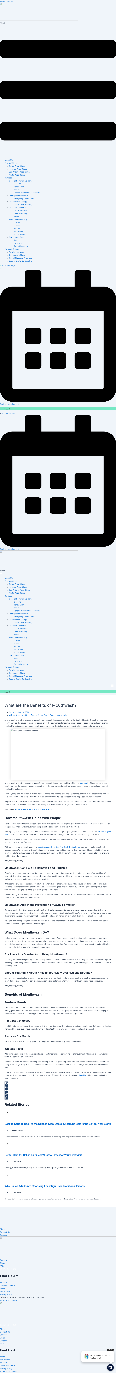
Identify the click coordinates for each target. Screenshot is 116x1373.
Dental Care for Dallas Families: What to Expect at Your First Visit (43, 1155)
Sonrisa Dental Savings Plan (21, 261)
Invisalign (18, 243)
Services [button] (8, 178)
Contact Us (5, 1232)
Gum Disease (19, 234)
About (2, 1229)
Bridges (17, 228)
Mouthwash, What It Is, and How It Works (33, 809)
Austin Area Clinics (17, 175)
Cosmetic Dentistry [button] (17, 207)
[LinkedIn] (58, 1087)
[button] (58, 89)
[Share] (58, 1098)
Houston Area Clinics (18, 169)
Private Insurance (16, 252)
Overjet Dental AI (21, 246)
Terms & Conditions (8, 1300)
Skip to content (6, 1)
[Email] (58, 1090)
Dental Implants (20, 210)
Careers (3, 1260)
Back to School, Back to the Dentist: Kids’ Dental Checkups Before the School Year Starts (58, 1123)
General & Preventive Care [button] (20, 181)
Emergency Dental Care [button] (19, 196)
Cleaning (17, 184)
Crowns (17, 222)
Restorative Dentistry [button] (18, 219)
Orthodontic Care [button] (16, 237)
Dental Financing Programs (20, 258)
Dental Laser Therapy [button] (18, 201)
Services (3, 1235)
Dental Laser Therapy (23, 204)
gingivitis (82, 1075)
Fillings (16, 225)
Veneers (17, 216)
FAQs (2, 1266)
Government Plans (17, 255)
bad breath (84, 783)
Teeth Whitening (20, 213)
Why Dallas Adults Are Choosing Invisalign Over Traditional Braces (45, 1186)
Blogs (2, 1263)
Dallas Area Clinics (17, 166)
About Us (9, 160)
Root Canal (18, 231)
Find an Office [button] (11, 163)
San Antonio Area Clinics (19, 172)
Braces (16, 240)
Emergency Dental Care (24, 198)
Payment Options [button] (12, 249)
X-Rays (16, 190)
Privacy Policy (6, 1294)
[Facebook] (58, 1083)
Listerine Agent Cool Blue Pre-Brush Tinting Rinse (59, 847)
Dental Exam (19, 187)
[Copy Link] (58, 1094)
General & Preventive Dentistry (27, 193)
